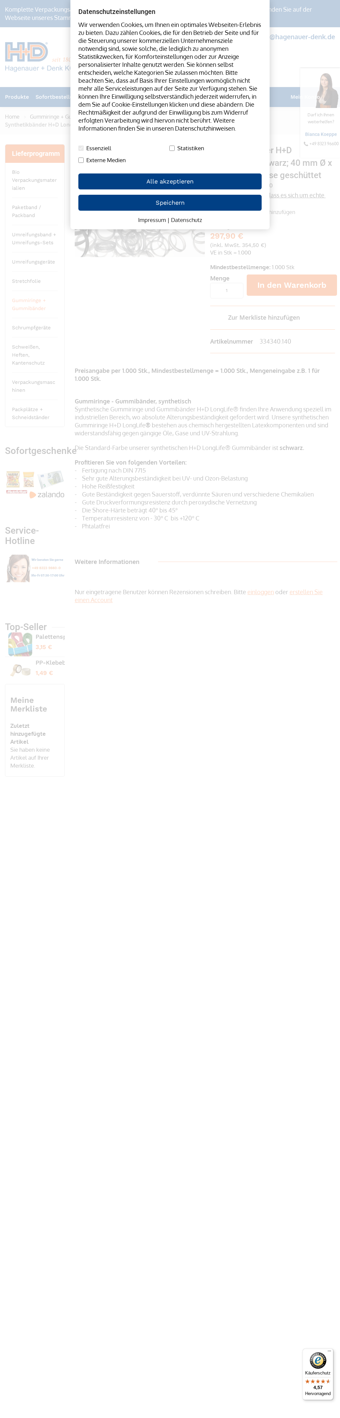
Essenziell (98, 148)
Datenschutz (186, 219)
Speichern (170, 202)
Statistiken (190, 148)
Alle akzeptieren (170, 181)
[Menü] (329, 1353)
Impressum (152, 219)
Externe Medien (106, 160)
